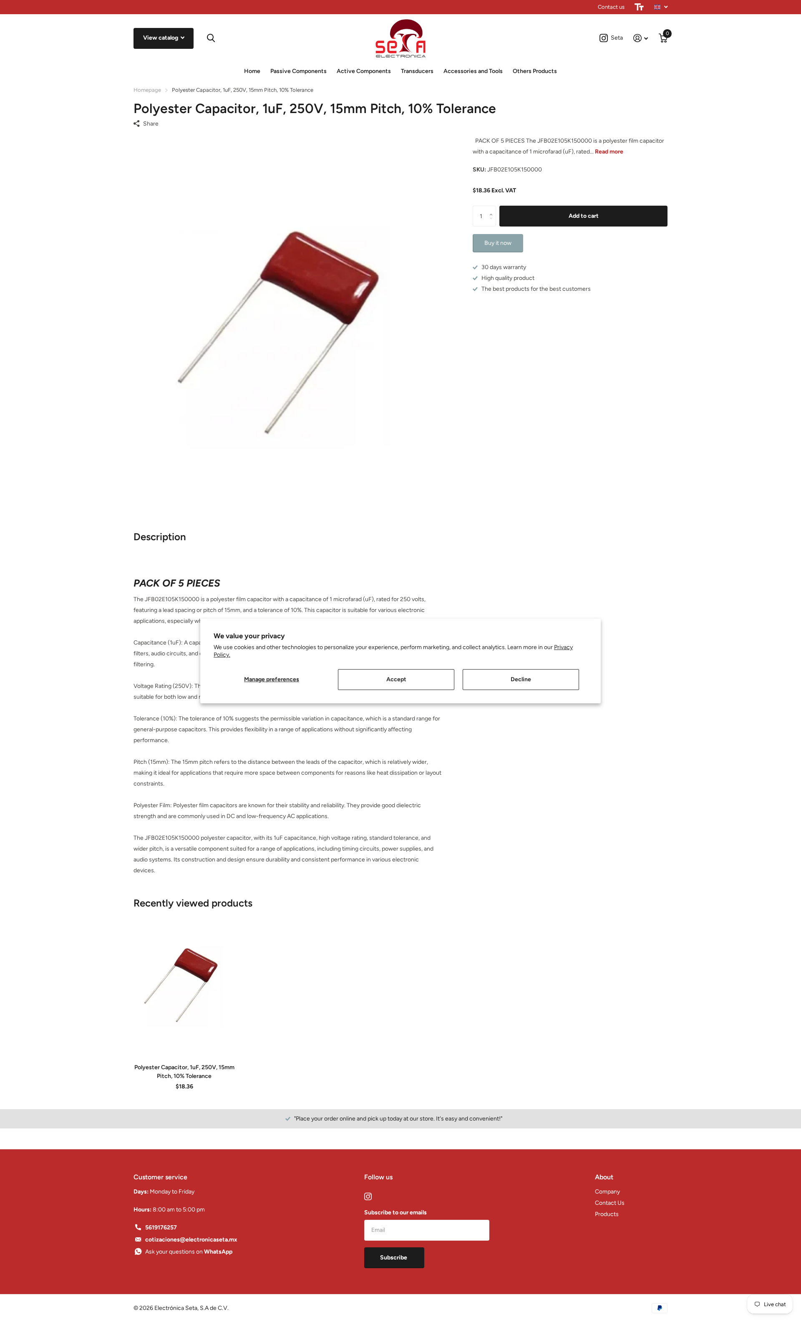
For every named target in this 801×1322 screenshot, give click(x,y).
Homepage (147, 90)
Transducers (417, 71)
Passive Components (298, 71)
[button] (493, 208)
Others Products (535, 71)
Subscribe (394, 1257)
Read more (609, 151)
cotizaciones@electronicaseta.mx (191, 1239)
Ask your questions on (188, 1251)
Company (607, 1191)
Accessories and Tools (473, 71)
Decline (521, 679)
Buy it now (497, 243)
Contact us (611, 7)
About (604, 1177)
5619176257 (161, 1227)
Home (252, 71)
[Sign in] (640, 38)
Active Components (364, 71)
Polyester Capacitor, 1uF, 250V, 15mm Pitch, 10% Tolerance (184, 1072)
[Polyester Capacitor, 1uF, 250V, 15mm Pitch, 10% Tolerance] (184, 983)
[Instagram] (368, 1196)
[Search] (211, 38)
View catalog (161, 37)
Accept (396, 679)
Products (607, 1214)
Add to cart (584, 215)
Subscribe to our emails (395, 1212)
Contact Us (610, 1202)
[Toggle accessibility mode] (639, 7)
